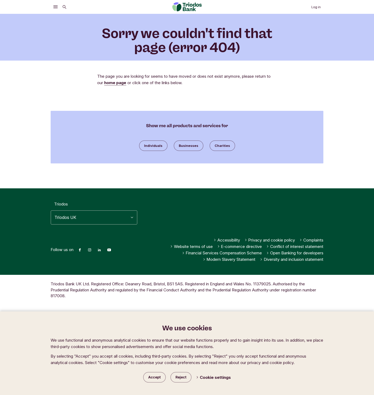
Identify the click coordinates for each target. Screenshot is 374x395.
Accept (154, 377)
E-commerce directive (241, 246)
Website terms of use (193, 246)
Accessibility (228, 240)
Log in (316, 7)
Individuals (153, 146)
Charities (222, 146)
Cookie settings (215, 377)
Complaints (313, 240)
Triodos (61, 204)
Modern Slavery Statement (230, 259)
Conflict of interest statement (296, 246)
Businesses (188, 146)
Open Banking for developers (296, 252)
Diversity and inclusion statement (293, 259)
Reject (181, 377)
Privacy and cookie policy (271, 240)
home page (115, 82)
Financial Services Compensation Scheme (224, 252)
